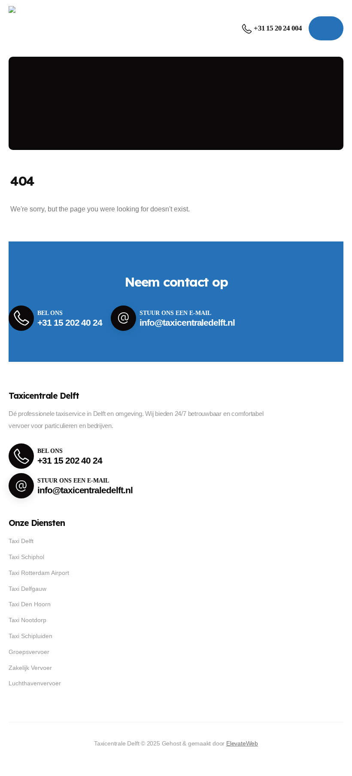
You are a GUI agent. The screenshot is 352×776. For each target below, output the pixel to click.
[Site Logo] (37, 28)
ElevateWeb (242, 743)
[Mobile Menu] (326, 28)
